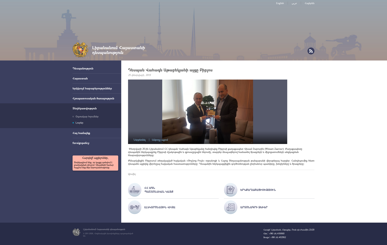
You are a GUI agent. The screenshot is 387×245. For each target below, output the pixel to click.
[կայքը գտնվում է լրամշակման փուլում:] (95, 163)
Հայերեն (309, 3)
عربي (294, 3)
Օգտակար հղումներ (87, 116)
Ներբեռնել (139, 140)
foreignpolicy (81, 143)
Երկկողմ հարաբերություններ (92, 88)
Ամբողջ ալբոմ (160, 140)
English (280, 3)
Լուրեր (79, 122)
